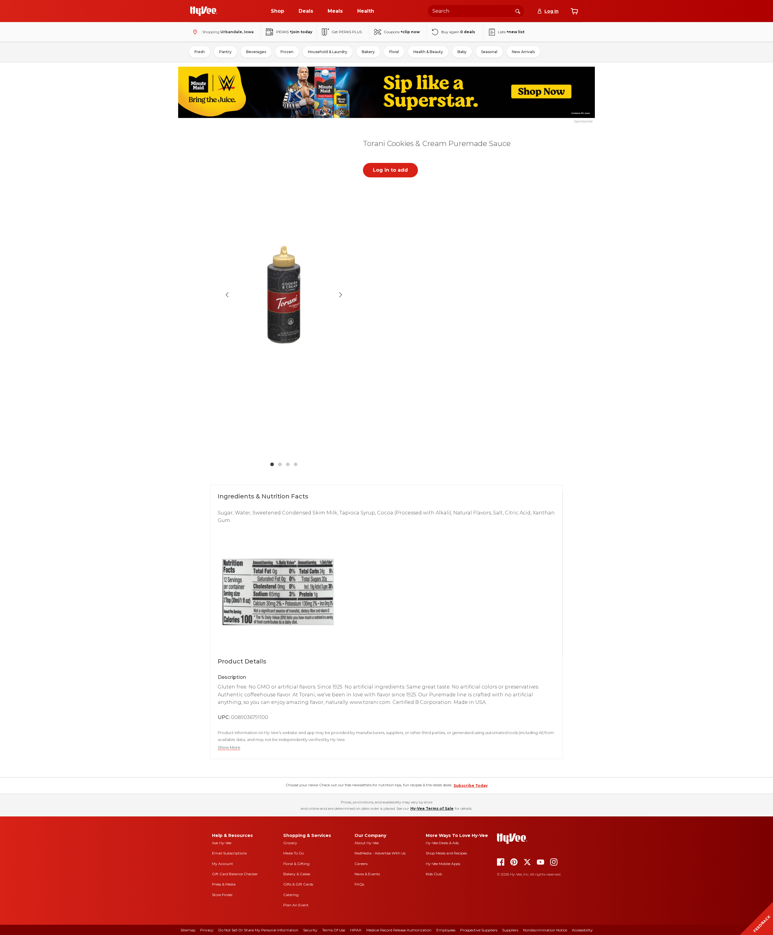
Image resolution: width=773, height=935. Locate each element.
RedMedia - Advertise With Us (380, 853)
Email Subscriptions (229, 853)
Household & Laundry (327, 51)
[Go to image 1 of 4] (272, 464)
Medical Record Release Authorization (398, 930)
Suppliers (510, 930)
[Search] (518, 11)
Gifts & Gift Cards (298, 884)
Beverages (256, 51)
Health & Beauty (428, 51)
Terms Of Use (333, 930)
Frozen (287, 51)
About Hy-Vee (366, 843)
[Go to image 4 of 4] (296, 464)
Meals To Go (293, 853)
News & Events (367, 874)
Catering (291, 894)
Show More (229, 747)
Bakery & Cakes (296, 874)
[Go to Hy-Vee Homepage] (203, 11)
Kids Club (434, 874)
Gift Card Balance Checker (235, 874)
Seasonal (489, 51)
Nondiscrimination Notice (545, 930)
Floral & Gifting (296, 863)
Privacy (206, 930)
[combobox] (476, 11)
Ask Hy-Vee (221, 843)
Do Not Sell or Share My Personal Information (258, 930)
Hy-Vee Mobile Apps (443, 863)
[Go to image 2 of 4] (280, 464)
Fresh (199, 51)
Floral (394, 51)
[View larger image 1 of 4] (284, 295)
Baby (462, 51)
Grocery (290, 843)
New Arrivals (523, 51)
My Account (222, 863)
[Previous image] (227, 294)
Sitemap (188, 930)
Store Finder (222, 894)
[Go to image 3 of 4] (288, 464)
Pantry (225, 51)
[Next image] (340, 294)
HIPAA (355, 930)
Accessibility (582, 930)
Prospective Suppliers (478, 930)
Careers (360, 863)
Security (310, 930)
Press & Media (224, 884)
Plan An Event (296, 905)
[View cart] (574, 11)
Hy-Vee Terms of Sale (432, 808)
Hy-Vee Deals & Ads (442, 843)
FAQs (359, 884)
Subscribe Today (471, 785)
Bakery (368, 51)
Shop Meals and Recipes (446, 853)
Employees (445, 930)
